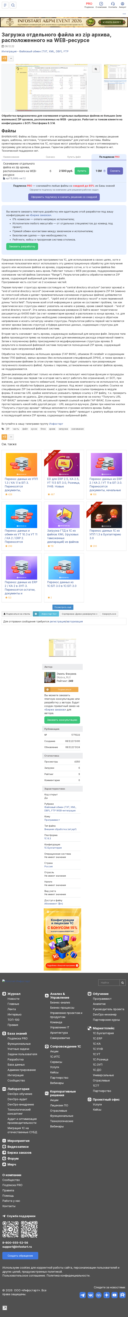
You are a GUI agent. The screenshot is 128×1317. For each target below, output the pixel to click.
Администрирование (21, 1070)
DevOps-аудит (17, 1099)
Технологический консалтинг (19, 1111)
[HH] (98, 1295)
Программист (52, 819)
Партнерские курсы (106, 1019)
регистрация (58, 621)
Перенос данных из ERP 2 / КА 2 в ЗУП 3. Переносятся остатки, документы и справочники (21, 590)
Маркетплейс (104, 1028)
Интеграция (15, 1075)
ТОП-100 (13, 1019)
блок (43, 429)
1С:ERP (97, 1038)
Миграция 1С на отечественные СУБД (22, 1130)
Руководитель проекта (108, 1009)
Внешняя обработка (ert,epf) (60, 829)
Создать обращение (20, 1255)
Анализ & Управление (59, 995)
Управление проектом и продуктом (66, 1015)
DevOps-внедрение (20, 1104)
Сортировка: (79, 614)
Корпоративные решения (63, 1093)
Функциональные (19, 1043)
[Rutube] (122, 1295)
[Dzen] (106, 1295)
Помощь (8, 1195)
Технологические (61, 1121)
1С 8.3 (47, 838)
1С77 (96, 1085)
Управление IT (59, 1027)
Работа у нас (11, 1200)
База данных (16, 1064)
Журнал (13, 994)
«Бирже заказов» (40, 215)
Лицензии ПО (59, 1105)
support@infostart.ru (17, 1246)
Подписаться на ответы (18, 614)
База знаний (17, 1033)
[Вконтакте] (90, 1295)
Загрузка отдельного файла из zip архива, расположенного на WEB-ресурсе (56, 37)
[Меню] (5, 5)
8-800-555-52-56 (15, 1242)
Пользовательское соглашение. (24, 1275)
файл (25, 429)
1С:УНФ (98, 1048)
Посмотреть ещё (62, 607)
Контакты (8, 1206)
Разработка (15, 1059)
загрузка (63, 429)
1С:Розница (100, 1059)
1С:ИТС (55, 1056)
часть (16, 429)
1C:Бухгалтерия (53, 847)
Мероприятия (18, 1141)
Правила (8, 1190)
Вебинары (57, 1083)
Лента (11, 1009)
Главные (13, 1003)
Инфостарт (56, 423)
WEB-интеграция (66, 810)
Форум (13, 1158)
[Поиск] (13, 5)
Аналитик (99, 1003)
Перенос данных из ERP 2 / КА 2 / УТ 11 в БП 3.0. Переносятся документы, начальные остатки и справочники (105, 486)
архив (52, 429)
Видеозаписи (18, 1147)
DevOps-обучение (19, 1093)
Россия (48, 866)
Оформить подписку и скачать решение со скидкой (64, 196)
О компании (11, 1175)
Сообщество (16, 1080)
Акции (54, 1051)
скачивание (77, 429)
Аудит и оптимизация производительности (22, 1121)
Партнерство (59, 1077)
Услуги (54, 1067)
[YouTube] (114, 1295)
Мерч (11, 1164)
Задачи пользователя (22, 1054)
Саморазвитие (60, 1038)
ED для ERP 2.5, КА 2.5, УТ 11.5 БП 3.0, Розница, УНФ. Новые (63, 482)
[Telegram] (82, 1295)
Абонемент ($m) (53, 903)
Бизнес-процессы (62, 1007)
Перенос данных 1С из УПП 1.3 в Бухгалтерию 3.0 (105, 534)
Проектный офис (106, 1099)
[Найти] (122, 982)
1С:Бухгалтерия (103, 1033)
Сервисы (56, 1062)
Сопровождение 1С (65, 1046)
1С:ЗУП (98, 1064)
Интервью (14, 1014)
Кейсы (54, 1072)
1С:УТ (96, 1054)
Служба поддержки (21, 1216)
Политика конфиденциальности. (68, 1275)
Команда (56, 1022)
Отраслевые (58, 1110)
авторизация (74, 621)
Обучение (101, 994)
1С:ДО (97, 1070)
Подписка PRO (17, 1038)
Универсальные (103, 1075)
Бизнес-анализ (60, 1002)
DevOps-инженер (105, 1014)
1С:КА (97, 1043)
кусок (34, 429)
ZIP (7, 429)
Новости (13, 998)
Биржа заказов (19, 1152)
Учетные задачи (18, 1048)
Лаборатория (18, 1089)
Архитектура (59, 1032)
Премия (12, 1025)
